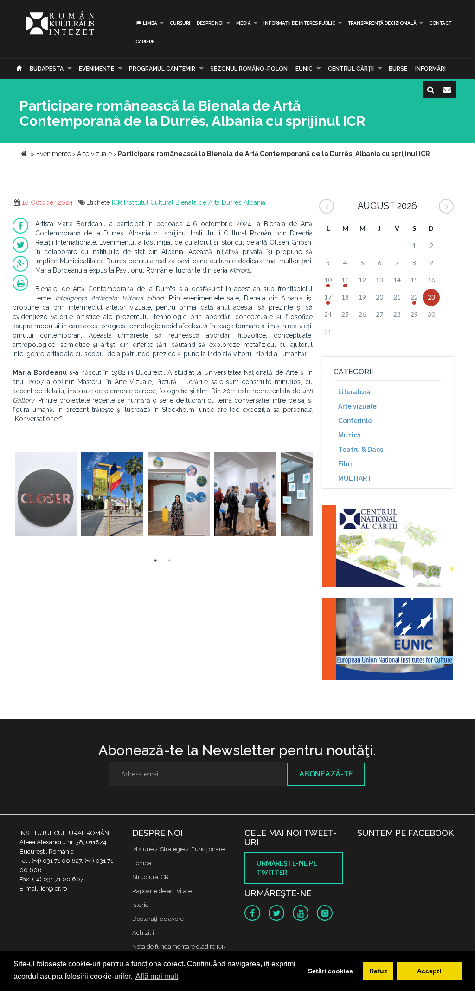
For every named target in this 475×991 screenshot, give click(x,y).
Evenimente (96, 68)
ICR (117, 202)
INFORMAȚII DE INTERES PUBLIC (299, 23)
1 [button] (155, 560)
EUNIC (304, 68)
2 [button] (169, 560)
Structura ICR (150, 877)
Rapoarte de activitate (162, 890)
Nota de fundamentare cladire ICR (179, 946)
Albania (254, 202)
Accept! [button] (429, 971)
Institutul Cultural (148, 202)
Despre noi (210, 23)
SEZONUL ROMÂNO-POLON (249, 68)
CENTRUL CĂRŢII (351, 68)
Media (243, 23)
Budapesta (47, 68)
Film (345, 464)
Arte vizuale (357, 406)
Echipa (141, 863)
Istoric (140, 904)
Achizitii (143, 932)
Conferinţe (355, 420)
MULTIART (355, 478)
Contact (440, 23)
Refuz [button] (378, 971)
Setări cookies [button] (330, 971)
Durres (232, 202)
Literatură (354, 392)
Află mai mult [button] (156, 976)
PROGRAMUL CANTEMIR (162, 68)
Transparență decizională (382, 23)
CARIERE (144, 41)
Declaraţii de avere (158, 918)
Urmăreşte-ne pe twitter (287, 868)
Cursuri (180, 23)
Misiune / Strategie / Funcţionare (178, 849)
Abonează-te (326, 773)
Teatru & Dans (360, 449)
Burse (398, 68)
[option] (46, 495)
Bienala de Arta (197, 202)
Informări (430, 68)
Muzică (349, 435)
